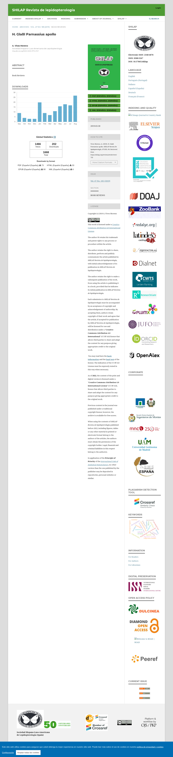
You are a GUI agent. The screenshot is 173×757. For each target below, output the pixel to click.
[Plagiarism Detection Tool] (144, 502)
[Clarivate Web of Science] (144, 142)
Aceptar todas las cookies (28, 752)
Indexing (65, 19)
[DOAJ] (144, 196)
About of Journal (102, 19)
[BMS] (144, 466)
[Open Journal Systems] (148, 727)
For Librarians (134, 565)
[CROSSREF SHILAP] (97, 730)
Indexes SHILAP (33, 19)
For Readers (133, 557)
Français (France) (136, 96)
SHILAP (121, 19)
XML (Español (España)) (104, 110)
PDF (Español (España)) (104, 96)
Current (16, 19)
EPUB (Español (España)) (105, 105)
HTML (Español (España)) (105, 101)
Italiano (131, 84)
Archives (52, 19)
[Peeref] (144, 658)
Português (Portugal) (137, 80)
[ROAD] (144, 640)
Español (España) (136, 88)
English (131, 76)
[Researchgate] (144, 294)
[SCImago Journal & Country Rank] (144, 114)
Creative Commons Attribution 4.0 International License (104, 227)
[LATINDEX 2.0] (144, 237)
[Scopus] (144, 125)
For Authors (133, 561)
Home (15, 27)
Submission (80, 19)
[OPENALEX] (144, 354)
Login (158, 8)
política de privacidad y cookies (150, 747)
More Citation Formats (102, 162)
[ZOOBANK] (144, 211)
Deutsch (132, 92)
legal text (110, 359)
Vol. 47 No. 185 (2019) (40, 27)
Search (155, 19)
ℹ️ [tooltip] (54, 137)
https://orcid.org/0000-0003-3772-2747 (25, 51)
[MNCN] (144, 428)
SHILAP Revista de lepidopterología (43, 10)
